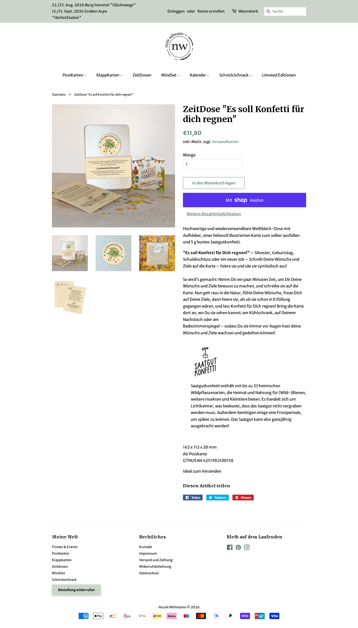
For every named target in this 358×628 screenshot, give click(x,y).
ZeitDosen (142, 75)
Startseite (59, 94)
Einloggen (176, 11)
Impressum (148, 553)
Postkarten (60, 553)
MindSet (169, 75)
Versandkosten (225, 141)
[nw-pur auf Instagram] (246, 548)
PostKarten (73, 75)
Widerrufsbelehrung (155, 566)
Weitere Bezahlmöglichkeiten (214, 213)
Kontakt (145, 547)
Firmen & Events (65, 547)
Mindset (58, 573)
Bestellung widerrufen (76, 590)
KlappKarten (108, 75)
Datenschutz (149, 573)
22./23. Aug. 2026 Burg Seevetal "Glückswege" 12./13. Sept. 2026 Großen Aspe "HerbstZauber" (94, 11)
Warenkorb (248, 11)
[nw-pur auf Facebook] (230, 548)
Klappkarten (62, 560)
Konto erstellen (211, 11)
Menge (189, 154)
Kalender (198, 75)
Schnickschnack (64, 579)
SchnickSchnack (234, 75)
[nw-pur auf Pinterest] (238, 548)
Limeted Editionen (279, 75)
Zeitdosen (60, 566)
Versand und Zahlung (156, 560)
